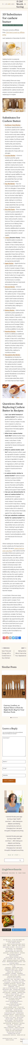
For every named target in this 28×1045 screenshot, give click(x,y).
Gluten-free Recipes (17, 982)
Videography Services (9, 1035)
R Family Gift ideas (10, 1017)
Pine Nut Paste (10, 209)
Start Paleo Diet (18, 1029)
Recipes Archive (18, 1020)
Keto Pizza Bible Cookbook (17, 991)
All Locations (18, 949)
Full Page (15, 980)
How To (17, 986)
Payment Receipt (9, 1014)
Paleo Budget (14, 1002)
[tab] (10, 717)
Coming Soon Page (17, 967)
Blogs (4, 961)
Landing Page (21, 992)
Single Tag (8, 1029)
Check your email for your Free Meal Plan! (14, 965)
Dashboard (6, 974)
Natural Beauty (8, 996)
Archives (6, 952)
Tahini (7, 237)
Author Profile (14, 952)
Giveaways (7, 982)
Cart (24, 961)
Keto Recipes (6, 992)
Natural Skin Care (19, 996)
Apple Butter (9, 263)
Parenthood (20, 1013)
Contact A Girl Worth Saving (14, 970)
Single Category (9, 1027)
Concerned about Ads (11, 969)
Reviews (22, 1023)
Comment (6, 738)
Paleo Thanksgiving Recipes (14, 1011)
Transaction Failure (14, 1033)
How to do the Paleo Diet (10, 988)
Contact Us (18, 971)
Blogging (22, 960)
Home (23, 983)
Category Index (14, 963)
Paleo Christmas (14, 1005)
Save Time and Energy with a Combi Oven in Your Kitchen (6, 653)
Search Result (12, 1026)
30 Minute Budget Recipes (14, 941)
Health (19, 983)
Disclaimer (13, 974)
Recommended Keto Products (14, 1021)
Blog (15, 958)
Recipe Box (20, 1017)
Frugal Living (7, 980)
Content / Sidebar (10, 973)
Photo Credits (19, 1014)
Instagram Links (7, 989)
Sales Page (9, 1024)
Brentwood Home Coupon (14, 961)
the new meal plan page (14, 1032)
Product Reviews (20, 1015)
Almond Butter (10, 287)
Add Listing (21, 945)
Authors (22, 952)
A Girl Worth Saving (14, 942)
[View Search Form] (3, 4)
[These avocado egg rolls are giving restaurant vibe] (8, 921)
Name (5, 761)
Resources (15, 1023)
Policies (5, 1015)
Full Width (22, 980)
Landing (14, 992)
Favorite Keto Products (14, 977)
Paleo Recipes (18, 1010)
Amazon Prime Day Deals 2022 (14, 951)
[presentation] (14, 686)
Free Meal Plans (19, 979)
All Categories (18, 948)
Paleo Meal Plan (20, 1008)
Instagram (22, 988)
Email (5, 768)
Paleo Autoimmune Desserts (14, 1001)
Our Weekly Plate (14, 999)
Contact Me (10, 971)
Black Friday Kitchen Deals (14, 957)
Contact (21, 969)
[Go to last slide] (4, 693)
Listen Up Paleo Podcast (12, 993)
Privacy (11, 1015)
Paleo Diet (21, 1007)
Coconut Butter (10, 155)
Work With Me (21, 1035)
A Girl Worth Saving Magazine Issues (14, 944)
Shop (18, 1026)
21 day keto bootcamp (18, 939)
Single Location (19, 1027)
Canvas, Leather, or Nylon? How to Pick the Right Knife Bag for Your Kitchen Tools (14, 708)
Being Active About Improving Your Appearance (20, 651)
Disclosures (21, 974)
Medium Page (10, 995)
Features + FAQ (8, 979)
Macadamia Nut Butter (12, 355)
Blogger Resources (13, 960)
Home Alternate (12, 985)
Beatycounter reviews (14, 954)
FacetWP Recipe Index (14, 976)
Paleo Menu (9, 1010)
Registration (7, 1023)
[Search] (20, 860)
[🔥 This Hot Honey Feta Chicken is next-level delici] (8, 896)
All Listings (9, 949)
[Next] (23, 693)
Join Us (6, 991)
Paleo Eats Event (8, 1008)
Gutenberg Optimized (9, 983)
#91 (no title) (7, 939)
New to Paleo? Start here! (14, 998)
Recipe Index (9, 1018)
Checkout (8, 967)
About (4, 945)
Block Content (8, 958)
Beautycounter (14, 955)
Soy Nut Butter (10, 183)
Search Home (18, 1024)
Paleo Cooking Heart (10, 1007)
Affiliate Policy (20, 947)
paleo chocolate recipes (14, 1004)
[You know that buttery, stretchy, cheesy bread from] (8, 883)
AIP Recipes (9, 948)
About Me (14, 945)
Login (21, 993)
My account (18, 995)
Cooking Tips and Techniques (12, 25)
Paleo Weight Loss (9, 1013)
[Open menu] (25, 4)
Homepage (21, 985)
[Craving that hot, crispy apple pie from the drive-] (8, 908)
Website (5, 775)
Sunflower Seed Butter (13, 125)
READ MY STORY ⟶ (14, 855)
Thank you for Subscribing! (14, 1030)
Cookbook (20, 973)
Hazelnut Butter (10, 331)
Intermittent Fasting (19, 989)
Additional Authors (9, 947)
